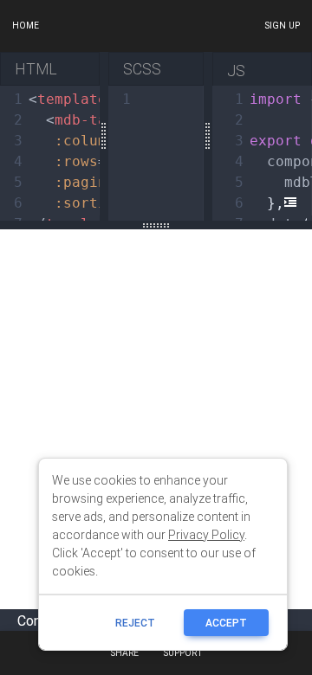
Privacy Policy (206, 535)
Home (25, 25)
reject (135, 622)
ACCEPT (226, 622)
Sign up (282, 25)
